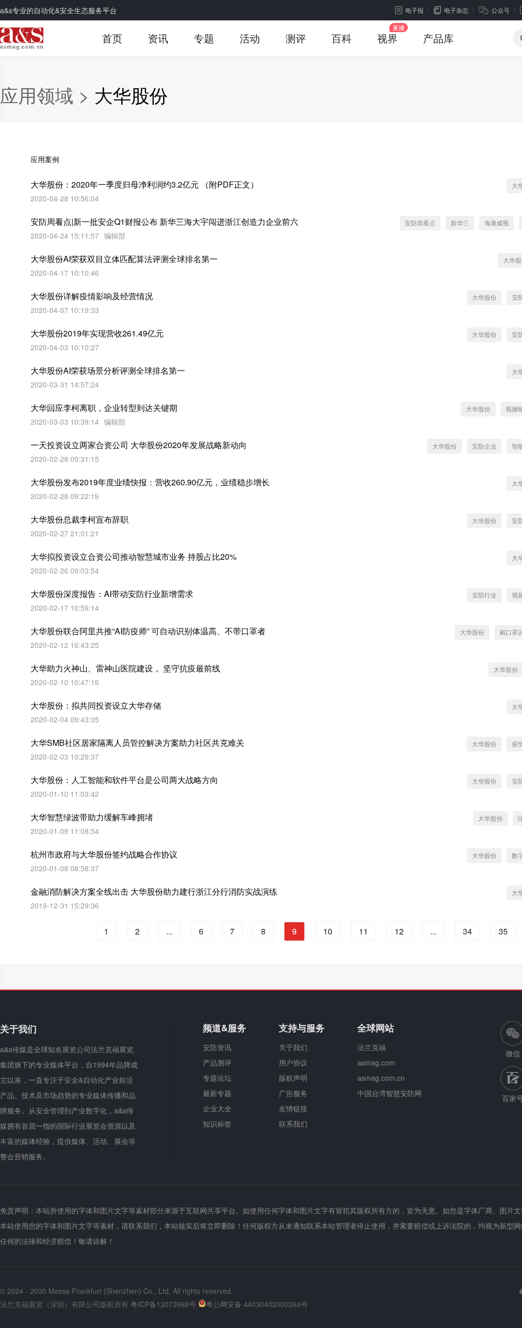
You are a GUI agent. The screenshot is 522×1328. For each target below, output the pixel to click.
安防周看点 (420, 222)
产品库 (438, 38)
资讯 (158, 38)
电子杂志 (456, 10)
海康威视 (496, 222)
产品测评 (217, 1062)
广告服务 (293, 1093)
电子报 (414, 10)
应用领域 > (47, 95)
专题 (204, 38)
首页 (112, 38)
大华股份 (484, 297)
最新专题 (217, 1093)
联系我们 (293, 1123)
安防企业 (484, 445)
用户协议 (293, 1062)
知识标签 (217, 1123)
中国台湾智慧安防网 (389, 1093)
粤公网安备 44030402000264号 (257, 1304)
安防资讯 (217, 1047)
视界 (387, 38)
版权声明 (293, 1078)
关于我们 (293, 1047)
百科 (341, 38)
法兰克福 (371, 1047)
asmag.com (376, 1062)
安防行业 (484, 594)
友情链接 (293, 1108)
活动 (250, 38)
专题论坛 (217, 1078)
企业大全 (217, 1108)
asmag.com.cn (381, 1078)
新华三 (460, 222)
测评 (295, 38)
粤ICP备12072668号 (163, 1304)
